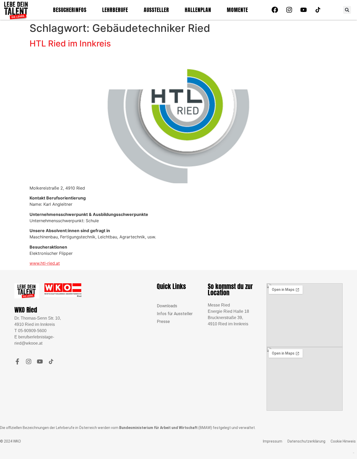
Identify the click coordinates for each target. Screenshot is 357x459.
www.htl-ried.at (45, 263)
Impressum (272, 441)
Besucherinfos (70, 10)
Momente (237, 10)
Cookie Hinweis (343, 441)
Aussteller (156, 10)
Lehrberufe (115, 10)
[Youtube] (303, 9)
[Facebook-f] (17, 361)
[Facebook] (274, 9)
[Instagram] (289, 9)
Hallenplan (198, 10)
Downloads (167, 305)
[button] (347, 10)
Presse (163, 321)
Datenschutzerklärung (306, 441)
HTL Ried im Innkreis (70, 43)
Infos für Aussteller (175, 313)
